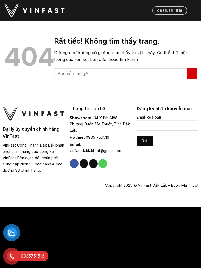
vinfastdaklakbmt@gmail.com (96, 150)
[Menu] (194, 10)
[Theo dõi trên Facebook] (74, 163)
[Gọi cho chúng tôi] (102, 163)
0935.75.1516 (97, 137)
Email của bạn (149, 117)
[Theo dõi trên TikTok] (84, 163)
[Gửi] (192, 73)
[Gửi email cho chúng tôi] (93, 163)
